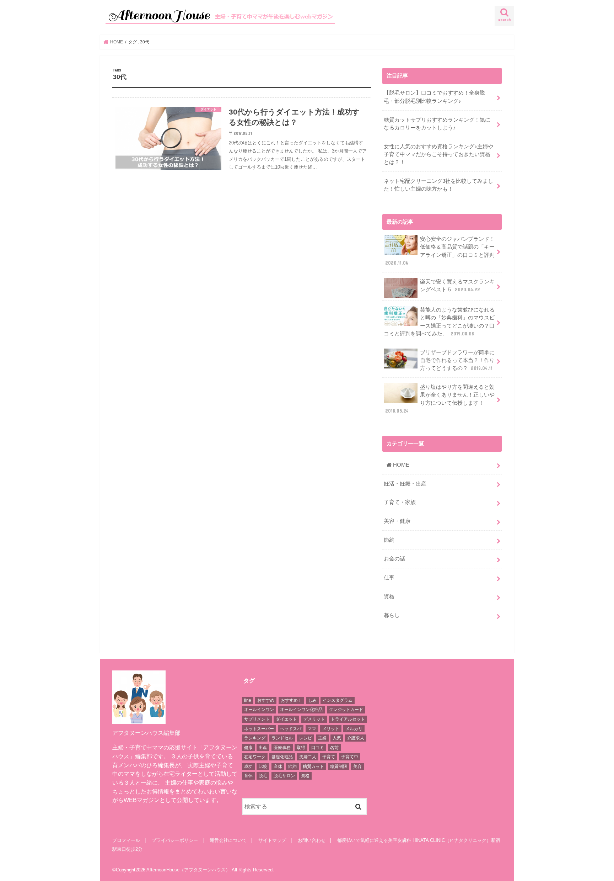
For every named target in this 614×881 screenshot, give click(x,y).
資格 (389, 596)
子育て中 (349, 756)
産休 (278, 766)
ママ (312, 728)
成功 (248, 766)
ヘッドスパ (290, 728)
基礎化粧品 (282, 756)
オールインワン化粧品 (301, 709)
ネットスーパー (259, 728)
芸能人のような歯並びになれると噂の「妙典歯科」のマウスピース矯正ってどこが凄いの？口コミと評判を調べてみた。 (439, 321)
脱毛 (263, 775)
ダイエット (286, 719)
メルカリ (353, 728)
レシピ (305, 738)
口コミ (317, 747)
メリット (330, 728)
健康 (248, 747)
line (247, 700)
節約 (389, 540)
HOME (400, 465)
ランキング (254, 738)
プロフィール (126, 840)
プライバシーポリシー (175, 840)
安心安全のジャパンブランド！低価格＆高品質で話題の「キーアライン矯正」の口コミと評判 (440, 251)
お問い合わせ (311, 840)
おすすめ (265, 700)
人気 (337, 738)
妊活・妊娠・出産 (405, 484)
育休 (248, 775)
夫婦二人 (307, 756)
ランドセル (282, 738)
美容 (357, 766)
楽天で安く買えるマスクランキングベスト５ (457, 285)
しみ (312, 700)
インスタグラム (337, 700)
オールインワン (259, 709)
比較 (263, 766)
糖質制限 (338, 766)
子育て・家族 (400, 502)
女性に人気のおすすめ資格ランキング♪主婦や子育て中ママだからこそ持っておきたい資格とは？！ (438, 154)
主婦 (322, 738)
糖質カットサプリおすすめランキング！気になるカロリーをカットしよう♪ (437, 124)
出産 (263, 747)
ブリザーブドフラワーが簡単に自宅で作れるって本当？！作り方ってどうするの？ (457, 360)
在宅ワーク (254, 756)
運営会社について (228, 840)
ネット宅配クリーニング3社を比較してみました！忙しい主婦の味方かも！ (438, 185)
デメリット (314, 719)
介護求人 (355, 738)
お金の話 (394, 559)
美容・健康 (397, 521)
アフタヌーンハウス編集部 (146, 732)
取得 (301, 747)
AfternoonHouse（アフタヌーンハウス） (188, 869)
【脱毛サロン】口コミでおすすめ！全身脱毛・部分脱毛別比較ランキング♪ (434, 97)
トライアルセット (348, 719)
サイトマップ (272, 840)
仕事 (389, 577)
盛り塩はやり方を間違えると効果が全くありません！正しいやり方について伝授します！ (440, 399)
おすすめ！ (291, 700)
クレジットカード (346, 709)
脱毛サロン (284, 775)
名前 (334, 747)
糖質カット (313, 766)
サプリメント (257, 719)
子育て (328, 756)
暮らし (392, 615)
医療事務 (282, 747)
